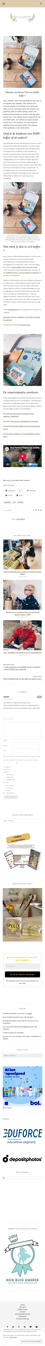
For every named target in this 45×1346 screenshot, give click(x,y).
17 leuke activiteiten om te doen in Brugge (17, 1013)
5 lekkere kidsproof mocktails (13, 1033)
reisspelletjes (13, 310)
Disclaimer (22, 1316)
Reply (39, 696)
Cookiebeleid (13, 1337)
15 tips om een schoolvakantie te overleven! (24, 421)
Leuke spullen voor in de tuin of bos (24, 267)
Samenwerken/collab (22, 1314)
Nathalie (20, 519)
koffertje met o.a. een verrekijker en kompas (22, 273)
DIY (14, 502)
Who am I (22, 1307)
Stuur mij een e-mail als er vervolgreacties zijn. (10, 778)
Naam (5, 740)
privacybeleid (30, 981)
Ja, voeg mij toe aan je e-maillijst (7, 769)
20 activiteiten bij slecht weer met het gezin (18, 1017)
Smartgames (25, 325)
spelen (20, 502)
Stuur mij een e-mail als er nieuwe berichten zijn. (10, 789)
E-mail (5, 745)
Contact (22, 1312)
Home (23, 1305)
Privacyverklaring (22, 1319)
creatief (7, 502)
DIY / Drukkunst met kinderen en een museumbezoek (23, 653)
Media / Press (22, 1309)
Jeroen (6, 697)
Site (4, 751)
